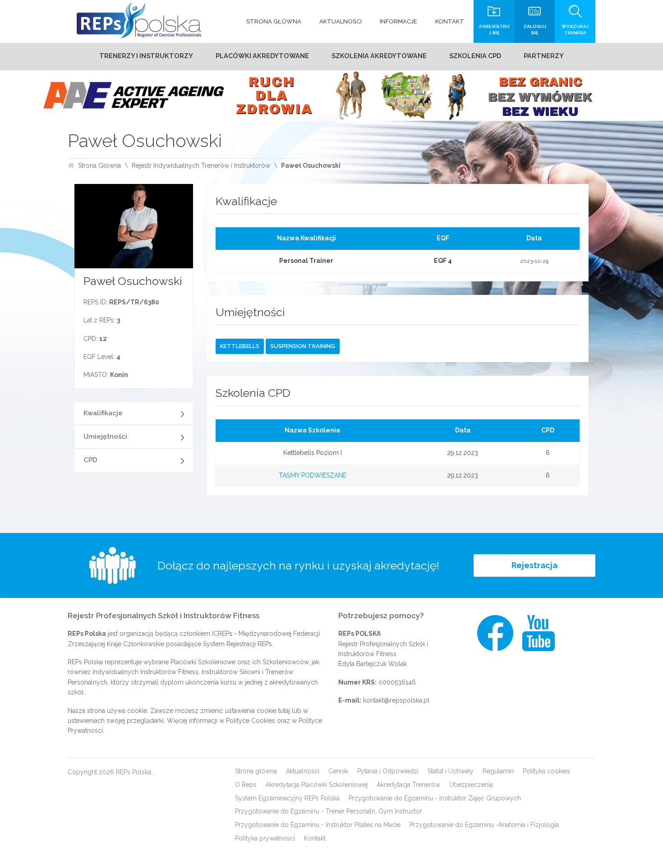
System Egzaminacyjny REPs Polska (287, 798)
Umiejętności (105, 436)
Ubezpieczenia (471, 784)
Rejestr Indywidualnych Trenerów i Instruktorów (201, 165)
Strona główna (256, 771)
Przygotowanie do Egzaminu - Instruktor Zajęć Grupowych (435, 798)
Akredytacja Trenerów (408, 784)
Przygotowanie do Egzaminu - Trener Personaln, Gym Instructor (328, 811)
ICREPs (222, 633)
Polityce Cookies (250, 720)
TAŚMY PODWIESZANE (312, 475)
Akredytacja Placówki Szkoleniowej (317, 784)
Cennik (338, 771)
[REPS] (139, 20)
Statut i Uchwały (451, 771)
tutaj (284, 710)
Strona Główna (99, 165)
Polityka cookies (546, 771)
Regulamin (498, 771)
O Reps (246, 784)
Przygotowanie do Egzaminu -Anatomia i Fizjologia (484, 824)
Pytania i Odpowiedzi (388, 771)
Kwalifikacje (103, 413)
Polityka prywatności (265, 838)
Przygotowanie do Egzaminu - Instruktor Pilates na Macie (318, 824)
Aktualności (302, 771)
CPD (90, 460)
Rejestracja (534, 565)
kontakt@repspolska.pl (396, 700)
